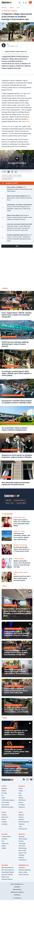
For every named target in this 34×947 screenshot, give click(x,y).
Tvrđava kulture (6, 836)
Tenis (20, 826)
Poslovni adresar (21, 503)
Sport (21, 812)
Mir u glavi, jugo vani (8, 870)
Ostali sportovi (23, 829)
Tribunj (21, 791)
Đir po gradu (5, 805)
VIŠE (17, 246)
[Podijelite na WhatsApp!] (16, 172)
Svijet (3, 798)
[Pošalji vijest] (26, 3)
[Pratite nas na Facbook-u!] (24, 779)
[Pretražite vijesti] (23, 3)
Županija (12, 7)
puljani (10, 176)
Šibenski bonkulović (7, 867)
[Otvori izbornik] (30, 3)
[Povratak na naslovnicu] (10, 2)
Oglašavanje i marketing (17, 892)
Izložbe (4, 846)
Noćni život (5, 817)
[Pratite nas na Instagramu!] (27, 779)
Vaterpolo (21, 824)
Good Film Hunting (7, 874)
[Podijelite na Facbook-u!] (9, 172)
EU (2, 795)
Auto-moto (22, 846)
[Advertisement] (17, 269)
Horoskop (21, 855)
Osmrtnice (8, 500)
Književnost (5, 843)
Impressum (17, 887)
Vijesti (4, 786)
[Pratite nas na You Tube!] (31, 779)
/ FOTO (4, 586)
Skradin (21, 798)
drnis (15, 176)
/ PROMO (5, 288)
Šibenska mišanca (7, 879)
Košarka (21, 817)
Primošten (22, 805)
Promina (4, 176)
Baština (4, 848)
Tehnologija (22, 843)
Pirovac (21, 802)
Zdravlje (21, 841)
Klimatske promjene (8, 807)
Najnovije (4, 788)
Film (3, 841)
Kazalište (4, 839)
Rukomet (21, 819)
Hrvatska (4, 793)
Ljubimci (21, 857)
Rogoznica (22, 807)
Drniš (18, 7)
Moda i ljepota (23, 839)
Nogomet (21, 815)
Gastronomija (23, 848)
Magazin (22, 834)
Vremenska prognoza (8, 800)
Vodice (21, 788)
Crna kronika (5, 802)
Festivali (4, 822)
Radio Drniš (25, 121)
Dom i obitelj (22, 850)
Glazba (4, 819)
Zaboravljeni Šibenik (8, 872)
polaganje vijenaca (7, 178)
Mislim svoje (5, 877)
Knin (20, 793)
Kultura (4, 834)
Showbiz (4, 815)
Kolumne (5, 865)
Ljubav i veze (22, 853)
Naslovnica (4, 7)
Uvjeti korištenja (17, 889)
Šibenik (4, 791)
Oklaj (19, 176)
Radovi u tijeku (10, 503)
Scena (4, 812)
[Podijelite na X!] (12, 172)
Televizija (4, 824)
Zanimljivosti (22, 860)
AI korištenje (17, 894)
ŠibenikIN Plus (24, 865)
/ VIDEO (4, 718)
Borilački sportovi (24, 822)
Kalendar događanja (19, 500)
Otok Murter (22, 800)
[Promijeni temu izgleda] (20, 2)
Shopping (21, 836)
